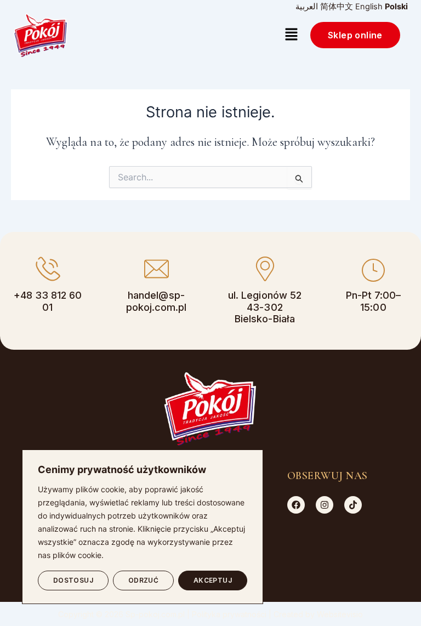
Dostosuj (73, 580)
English (369, 7)
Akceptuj (213, 580)
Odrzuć (143, 580)
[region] (142, 526)
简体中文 (336, 7)
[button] (292, 35)
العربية (306, 7)
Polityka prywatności (229, 614)
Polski (396, 7)
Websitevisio (340, 614)
